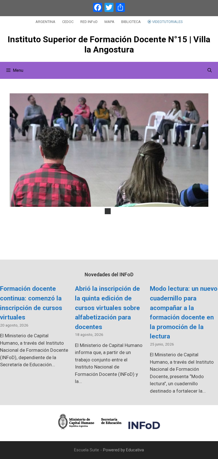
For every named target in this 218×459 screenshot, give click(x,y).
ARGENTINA (45, 22)
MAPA (109, 22)
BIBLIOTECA (131, 22)
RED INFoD (89, 22)
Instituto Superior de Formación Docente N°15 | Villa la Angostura (109, 44)
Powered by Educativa (123, 449)
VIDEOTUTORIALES (167, 22)
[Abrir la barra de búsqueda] (209, 70)
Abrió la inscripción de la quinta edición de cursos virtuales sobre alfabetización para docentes (107, 307)
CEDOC (68, 22)
